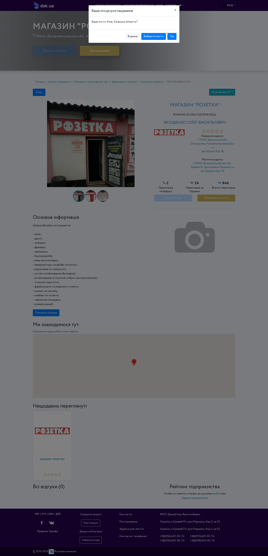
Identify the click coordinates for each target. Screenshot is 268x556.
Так (172, 36)
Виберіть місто (154, 36)
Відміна (132, 36)
